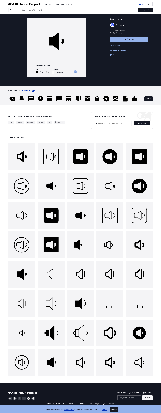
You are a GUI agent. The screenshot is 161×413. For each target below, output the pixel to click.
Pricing (140, 4)
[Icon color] (36, 72)
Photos (57, 4)
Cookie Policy (69, 409)
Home (45, 4)
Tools (67, 4)
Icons (51, 4)
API (62, 4)
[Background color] (53, 72)
